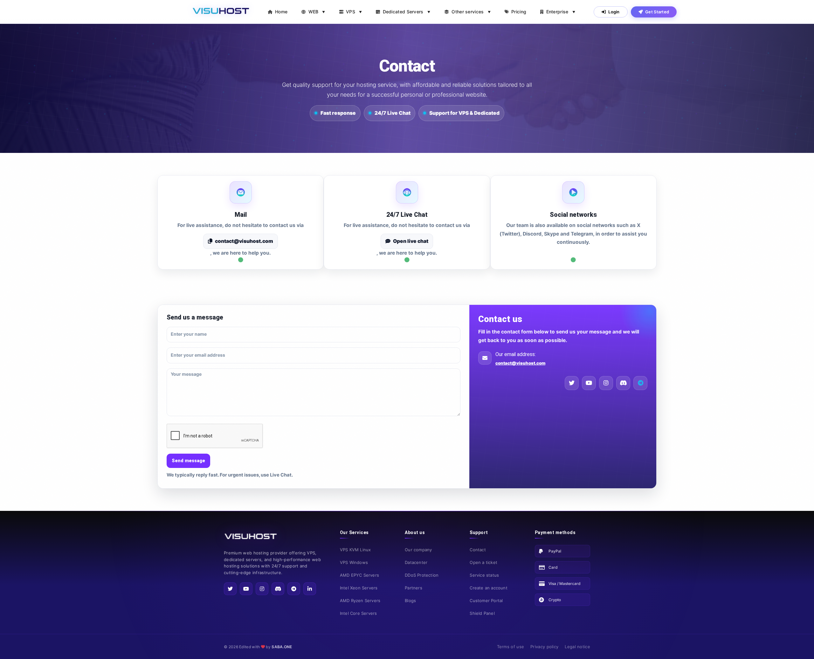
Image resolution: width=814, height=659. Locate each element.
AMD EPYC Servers (359, 575)
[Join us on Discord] (640, 383)
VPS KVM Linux (355, 549)
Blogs (410, 600)
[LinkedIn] (309, 588)
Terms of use (510, 646)
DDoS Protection (421, 575)
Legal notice (577, 646)
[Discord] (623, 383)
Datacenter (416, 562)
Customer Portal (486, 600)
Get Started (657, 11)
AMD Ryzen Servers (360, 600)
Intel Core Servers (358, 613)
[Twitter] (230, 588)
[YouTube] (589, 383)
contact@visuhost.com (520, 363)
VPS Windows (354, 562)
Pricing (518, 11)
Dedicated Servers (406, 11)
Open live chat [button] (410, 241)
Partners (413, 587)
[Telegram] (293, 588)
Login (614, 11)
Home (281, 11)
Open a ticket (483, 562)
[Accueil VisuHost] (220, 11)
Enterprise (560, 11)
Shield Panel (482, 613)
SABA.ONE (282, 646)
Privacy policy (544, 646)
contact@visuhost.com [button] (244, 241)
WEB (316, 11)
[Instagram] (606, 383)
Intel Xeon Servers (359, 587)
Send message (188, 460)
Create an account (488, 587)
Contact (478, 549)
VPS (354, 11)
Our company (418, 549)
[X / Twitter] (572, 383)
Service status (484, 575)
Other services (471, 11)
